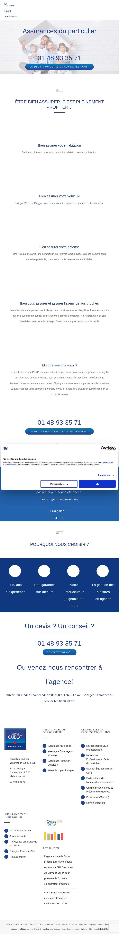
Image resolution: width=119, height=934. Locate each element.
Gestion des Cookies (51, 929)
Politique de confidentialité (30, 929)
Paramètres (104, 475)
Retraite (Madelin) (95, 803)
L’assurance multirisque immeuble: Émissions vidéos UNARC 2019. (57, 898)
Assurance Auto (18, 836)
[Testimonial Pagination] (56, 518)
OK (97, 484)
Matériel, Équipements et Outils (99, 770)
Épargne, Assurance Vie (22, 851)
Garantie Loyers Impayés (61, 770)
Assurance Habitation (21, 830)
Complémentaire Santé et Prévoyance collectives (99, 790)
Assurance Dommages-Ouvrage (60, 753)
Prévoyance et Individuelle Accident (23, 843)
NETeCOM (103, 929)
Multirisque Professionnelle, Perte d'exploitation (97, 759)
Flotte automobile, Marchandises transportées (100, 780)
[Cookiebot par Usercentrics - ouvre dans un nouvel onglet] (103, 448)
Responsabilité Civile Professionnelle (97, 748)
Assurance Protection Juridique (59, 763)
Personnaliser (57, 484)
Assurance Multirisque (59, 746)
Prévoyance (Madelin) (97, 797)
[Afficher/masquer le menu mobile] (113, 6)
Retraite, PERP (18, 857)
